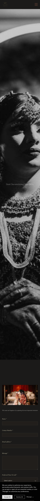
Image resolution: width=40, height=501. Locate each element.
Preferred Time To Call (9, 475)
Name (4, 419)
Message (5, 453)
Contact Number (7, 430)
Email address (6, 442)
